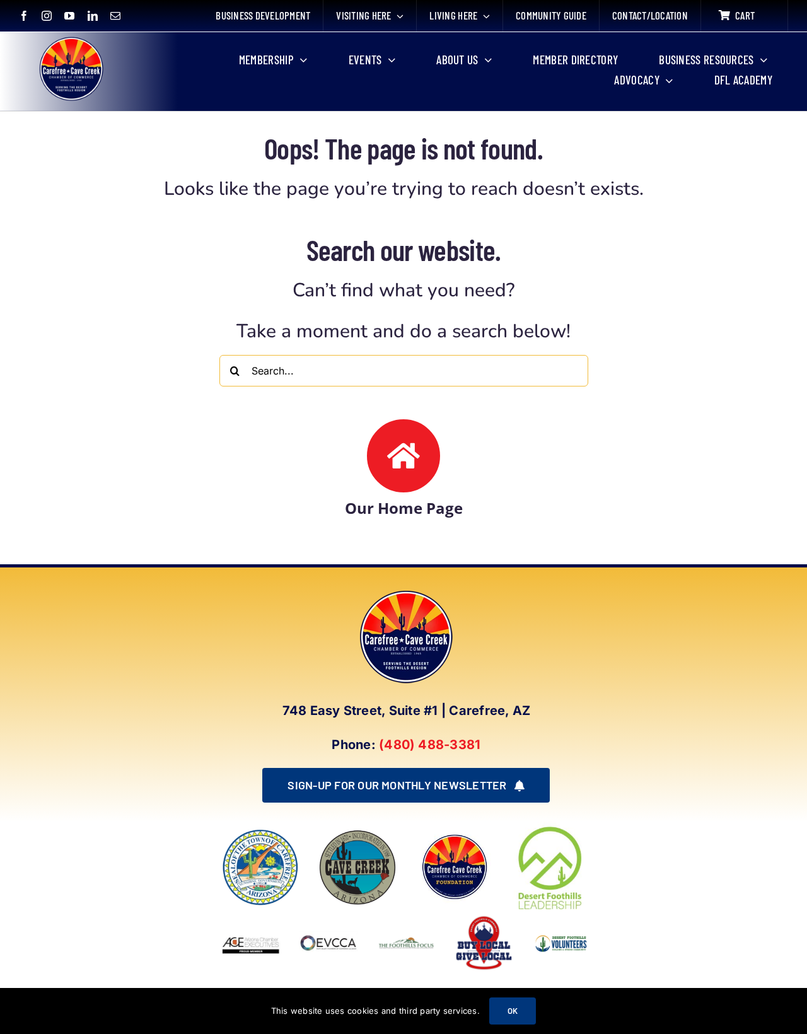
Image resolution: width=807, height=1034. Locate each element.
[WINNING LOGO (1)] (561, 933)
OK (513, 1011)
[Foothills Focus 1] (406, 940)
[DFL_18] (552, 826)
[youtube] (69, 16)
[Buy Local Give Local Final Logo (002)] (484, 918)
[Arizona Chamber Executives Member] (250, 918)
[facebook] (24, 16)
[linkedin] (93, 16)
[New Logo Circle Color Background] (70, 39)
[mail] (115, 16)
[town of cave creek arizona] (357, 833)
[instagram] (47, 16)
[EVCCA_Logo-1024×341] (328, 918)
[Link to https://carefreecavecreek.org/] (403, 456)
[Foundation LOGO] (454, 833)
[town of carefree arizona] (260, 833)
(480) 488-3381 (429, 744)
